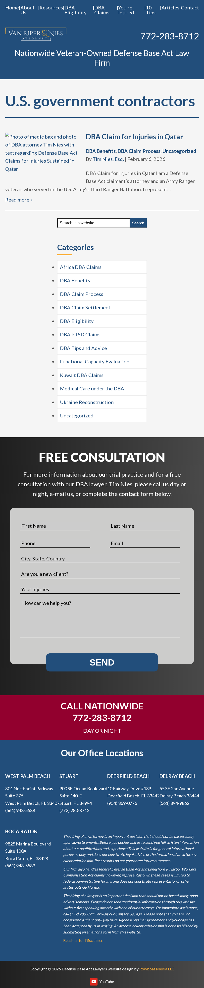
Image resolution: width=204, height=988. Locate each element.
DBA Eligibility (77, 321)
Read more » (19, 200)
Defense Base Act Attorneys (35, 34)
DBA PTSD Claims (80, 334)
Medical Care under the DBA (92, 388)
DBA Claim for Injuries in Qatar (134, 136)
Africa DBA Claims (81, 267)
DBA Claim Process (139, 151)
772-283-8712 (169, 35)
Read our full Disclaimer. (83, 940)
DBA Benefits (101, 151)
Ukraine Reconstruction (87, 402)
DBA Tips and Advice (83, 348)
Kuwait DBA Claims (81, 375)
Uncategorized (179, 151)
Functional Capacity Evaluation (94, 361)
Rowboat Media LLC (156, 968)
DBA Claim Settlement (85, 307)
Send (102, 662)
